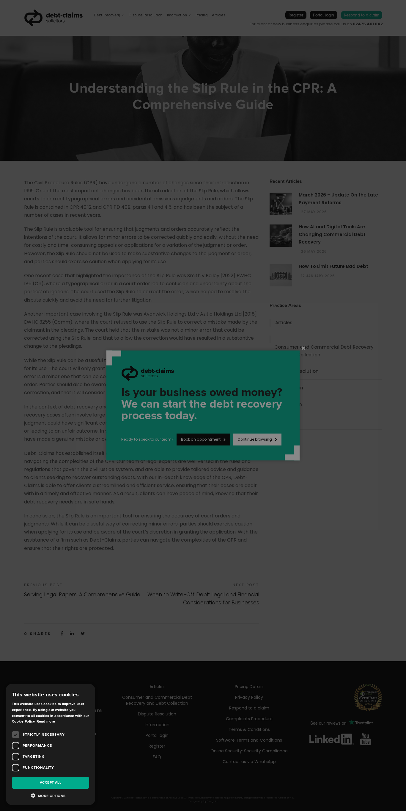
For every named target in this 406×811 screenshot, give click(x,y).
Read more (46, 721)
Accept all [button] (50, 782)
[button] (50, 796)
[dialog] (203, 405)
